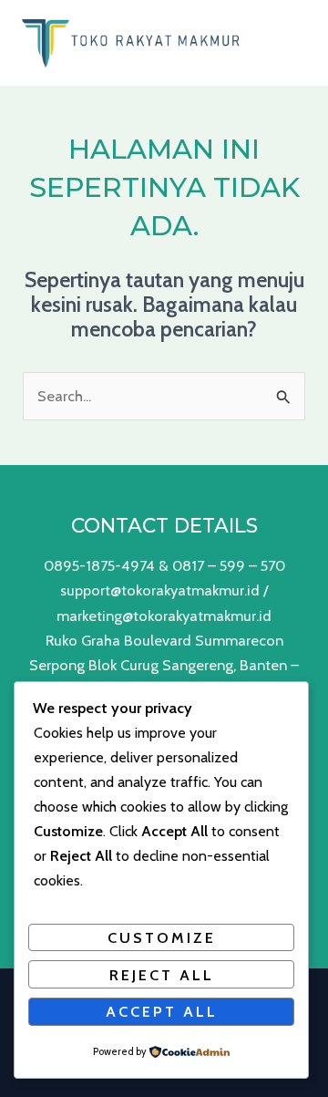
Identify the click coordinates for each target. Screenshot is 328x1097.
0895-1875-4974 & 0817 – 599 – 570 (164, 565)
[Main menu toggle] (298, 42)
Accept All (162, 1011)
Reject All (161, 975)
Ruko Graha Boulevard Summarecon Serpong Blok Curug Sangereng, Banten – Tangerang (164, 665)
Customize (162, 937)
